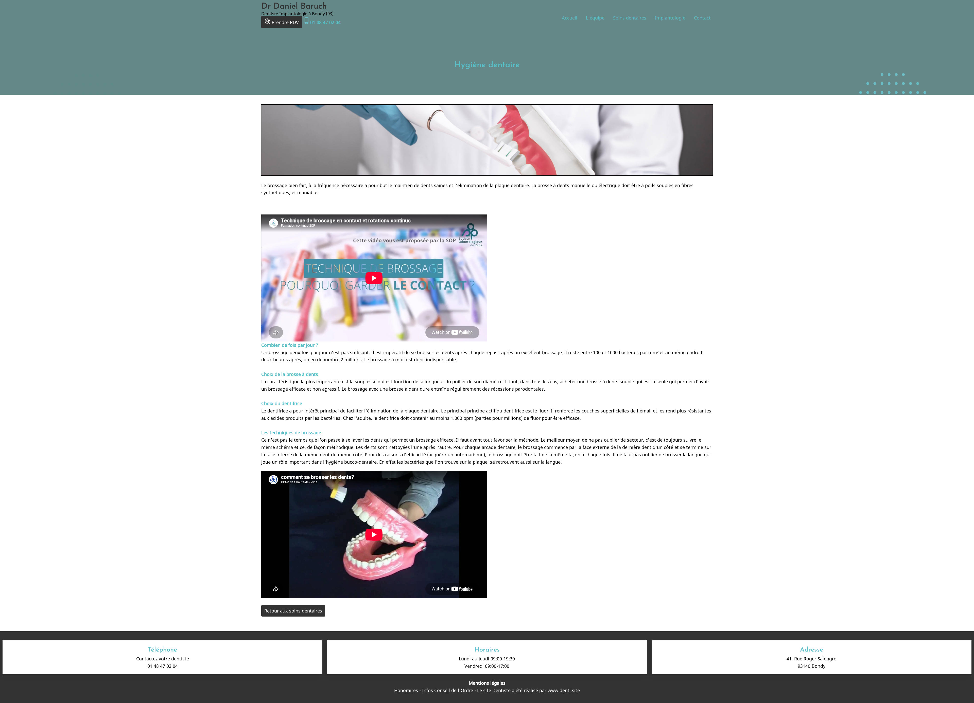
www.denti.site (564, 690)
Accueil (569, 18)
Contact (702, 18)
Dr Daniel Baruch (294, 7)
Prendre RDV (281, 21)
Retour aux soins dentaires (293, 611)
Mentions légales (487, 683)
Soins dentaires (629, 18)
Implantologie (670, 18)
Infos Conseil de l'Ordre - (449, 690)
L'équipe (595, 18)
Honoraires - (408, 690)
